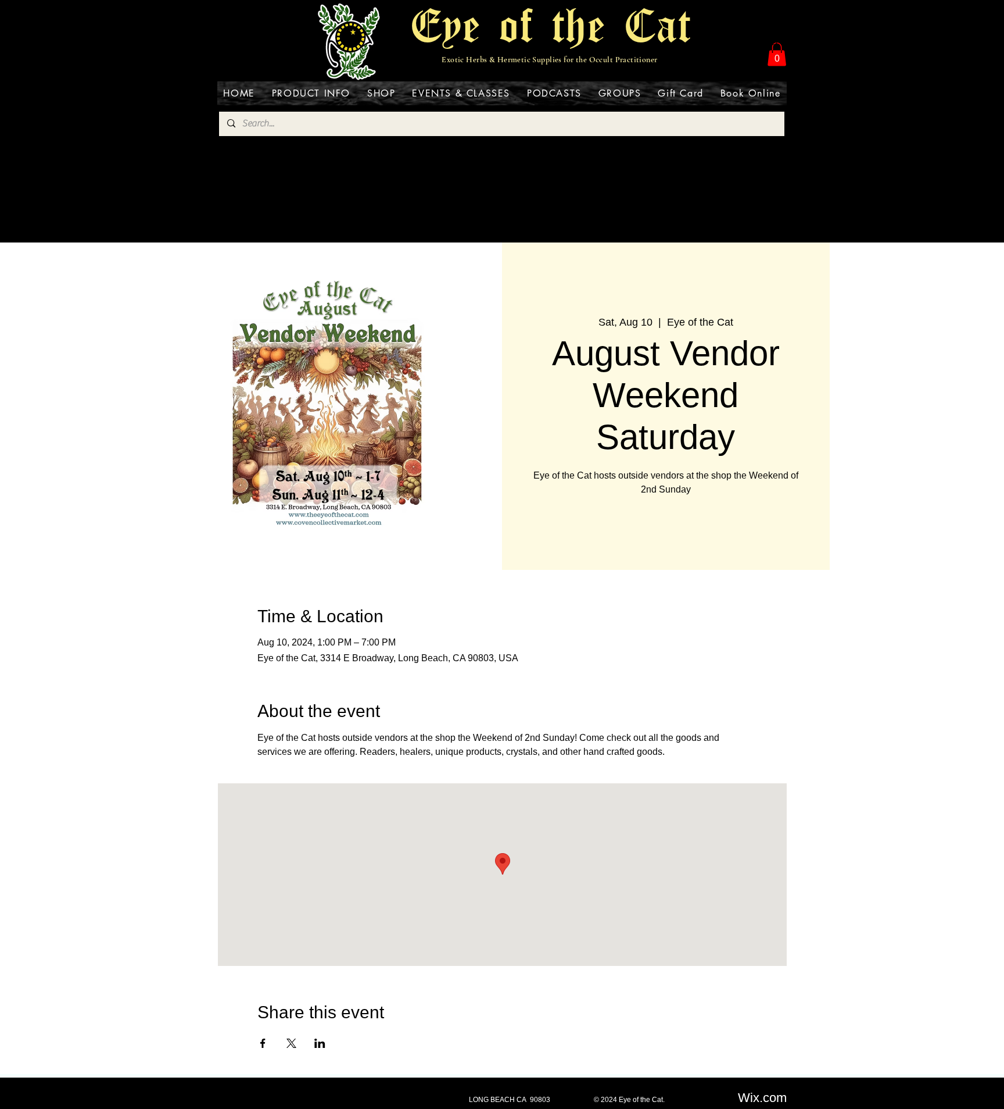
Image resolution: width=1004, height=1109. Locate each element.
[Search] (774, 42)
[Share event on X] (291, 1043)
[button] (777, 54)
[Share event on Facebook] (262, 1043)
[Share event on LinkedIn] (319, 1043)
